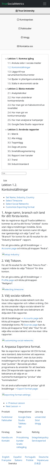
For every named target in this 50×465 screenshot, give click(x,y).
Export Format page (27, 388)
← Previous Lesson (15, 403)
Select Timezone (14, 200)
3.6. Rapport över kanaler (20, 155)
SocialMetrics (13, 4)
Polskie (29, 460)
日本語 (37, 463)
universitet (40, 417)
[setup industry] (11, 254)
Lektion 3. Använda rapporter (23, 129)
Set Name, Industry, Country (20, 197)
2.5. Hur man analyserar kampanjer (25, 120)
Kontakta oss (26, 46)
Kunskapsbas (26, 19)
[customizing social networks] (18, 340)
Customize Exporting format (20, 207)
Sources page (31, 324)
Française (6, 460)
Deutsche (43, 456)
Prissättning (22, 437)
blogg (26, 37)
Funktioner (7, 417)
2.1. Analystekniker (17, 93)
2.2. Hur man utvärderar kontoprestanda (20, 99)
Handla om (7, 437)
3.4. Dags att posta (17, 146)
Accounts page (9, 248)
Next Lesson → (13, 406)
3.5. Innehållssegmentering (21, 151)
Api (19, 426)
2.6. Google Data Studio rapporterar (26, 124)
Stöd (37, 420)
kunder (20, 440)
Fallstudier (26, 28)
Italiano (18, 460)
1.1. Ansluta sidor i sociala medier (24, 63)
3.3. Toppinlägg (15, 142)
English (5, 456)
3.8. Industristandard (18, 164)
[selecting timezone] (13, 289)
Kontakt (6, 440)
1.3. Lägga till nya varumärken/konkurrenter (21, 73)
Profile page (8, 280)
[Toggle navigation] (44, 3)
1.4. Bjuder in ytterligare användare (25, 79)
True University (26, 10)
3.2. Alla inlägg (15, 138)
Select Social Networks (17, 203)
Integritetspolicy (40, 437)
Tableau (22, 423)
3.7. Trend (12, 159)
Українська (42, 460)
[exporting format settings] (16, 394)
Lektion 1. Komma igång (21, 58)
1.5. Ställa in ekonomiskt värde (23, 83)
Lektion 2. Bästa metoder (21, 88)
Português (30, 456)
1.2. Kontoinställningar (19, 67)
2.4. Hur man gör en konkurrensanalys (18, 114)
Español (17, 456)
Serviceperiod (39, 440)
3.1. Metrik (13, 133)
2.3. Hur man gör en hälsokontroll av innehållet (26, 106)
